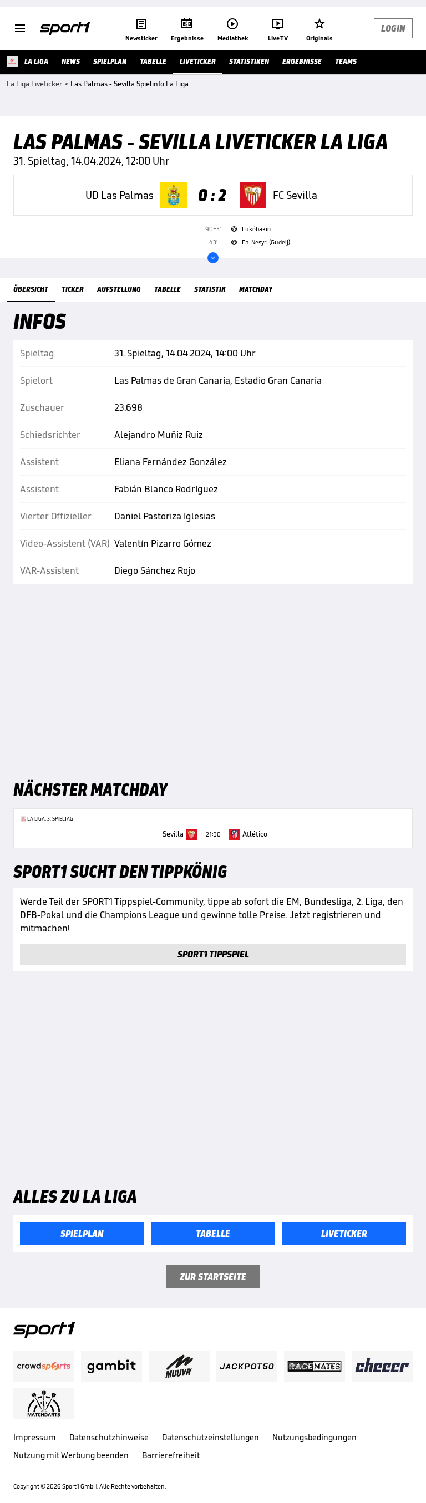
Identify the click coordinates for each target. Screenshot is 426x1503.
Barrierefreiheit (171, 1455)
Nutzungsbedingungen (314, 1437)
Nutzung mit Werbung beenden (71, 1455)
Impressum (34, 1437)
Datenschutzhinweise (109, 1437)
